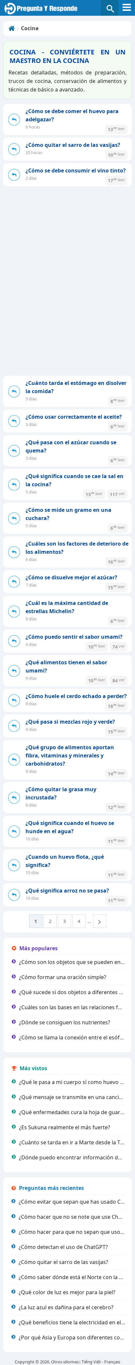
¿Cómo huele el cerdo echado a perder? (76, 696)
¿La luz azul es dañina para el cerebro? (66, 1307)
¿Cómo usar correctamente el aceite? (74, 416)
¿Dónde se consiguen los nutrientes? (64, 1022)
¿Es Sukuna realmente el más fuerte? (64, 1127)
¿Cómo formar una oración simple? (62, 977)
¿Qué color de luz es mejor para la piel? (67, 1292)
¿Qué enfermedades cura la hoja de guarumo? (76, 1112)
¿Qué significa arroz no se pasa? (67, 890)
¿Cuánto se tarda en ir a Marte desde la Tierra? (76, 1142)
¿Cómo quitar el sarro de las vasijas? (73, 145)
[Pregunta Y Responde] (67, 8)
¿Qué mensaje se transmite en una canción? (73, 1097)
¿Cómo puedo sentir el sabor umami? (74, 636)
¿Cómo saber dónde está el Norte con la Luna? (76, 1277)
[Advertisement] (67, 304)
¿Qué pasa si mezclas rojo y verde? (70, 721)
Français (112, 1362)
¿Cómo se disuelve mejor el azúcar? (71, 577)
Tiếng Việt (91, 1362)
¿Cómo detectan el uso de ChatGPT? (63, 1247)
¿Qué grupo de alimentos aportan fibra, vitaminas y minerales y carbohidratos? (70, 755)
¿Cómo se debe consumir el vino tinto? (76, 170)
